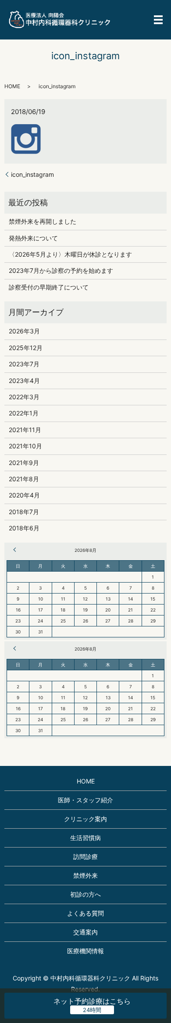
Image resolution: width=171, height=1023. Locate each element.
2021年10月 (25, 446)
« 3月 (15, 549)
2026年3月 (24, 331)
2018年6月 (24, 528)
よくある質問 (85, 913)
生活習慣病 (85, 837)
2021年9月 (24, 462)
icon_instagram (32, 174)
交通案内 (85, 932)
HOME (12, 86)
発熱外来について (33, 238)
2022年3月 (24, 397)
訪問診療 (85, 856)
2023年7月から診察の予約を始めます (61, 270)
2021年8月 (24, 479)
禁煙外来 (85, 875)
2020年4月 (24, 495)
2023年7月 (24, 364)
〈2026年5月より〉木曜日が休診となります (70, 254)
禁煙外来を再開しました (42, 221)
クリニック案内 (85, 819)
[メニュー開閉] (158, 19)
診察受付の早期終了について (49, 287)
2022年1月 (24, 413)
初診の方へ (85, 894)
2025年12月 (26, 347)
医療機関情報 (85, 951)
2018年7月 (24, 511)
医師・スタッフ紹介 (85, 800)
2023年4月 (24, 380)
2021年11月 (25, 429)
